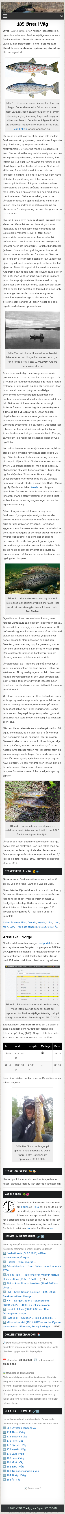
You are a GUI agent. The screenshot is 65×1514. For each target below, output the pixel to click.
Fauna (25, 1206)
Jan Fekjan (20, 128)
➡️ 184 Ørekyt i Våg (14, 1475)
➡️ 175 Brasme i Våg (15, 1436)
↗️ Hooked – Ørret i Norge (18, 1261)
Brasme (15, 922)
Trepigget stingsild (26, 926)
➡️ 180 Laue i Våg (13, 1458)
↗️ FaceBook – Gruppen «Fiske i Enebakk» (28, 1317)
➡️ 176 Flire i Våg (13, 1440)
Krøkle (41, 922)
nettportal (44, 943)
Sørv (12, 926)
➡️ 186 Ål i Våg (11, 1479)
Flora (36, 1206)
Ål (56, 926)
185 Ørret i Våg (32, 24)
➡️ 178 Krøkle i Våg (14, 1449)
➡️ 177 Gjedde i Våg (15, 1445)
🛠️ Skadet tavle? (32, 1488)
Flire (23, 922)
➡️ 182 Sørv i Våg (13, 1466)
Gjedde (32, 922)
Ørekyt (42, 926)
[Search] (61, 16)
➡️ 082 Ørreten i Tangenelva (19, 1427)
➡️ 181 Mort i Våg (13, 1462)
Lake (49, 922)
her (29, 1228)
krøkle (34, 487)
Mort (5, 926)
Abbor (6, 922)
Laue (56, 922)
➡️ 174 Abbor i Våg (14, 1432)
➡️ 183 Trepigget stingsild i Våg (21, 1470)
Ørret (50, 926)
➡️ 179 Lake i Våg (13, 1453)
